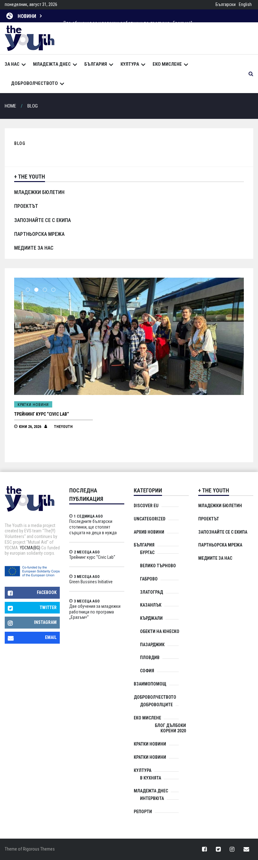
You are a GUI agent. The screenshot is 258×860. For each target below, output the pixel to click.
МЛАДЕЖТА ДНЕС (52, 64)
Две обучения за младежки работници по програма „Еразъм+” (128, 15)
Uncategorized (149, 518)
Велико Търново (158, 565)
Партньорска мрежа (39, 234)
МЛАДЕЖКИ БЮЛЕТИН (39, 192)
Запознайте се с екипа (42, 220)
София (147, 670)
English (245, 4)
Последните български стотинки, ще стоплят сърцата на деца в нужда (93, 527)
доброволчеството (34, 83)
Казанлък (150, 605)
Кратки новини (33, 404)
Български (226, 4)
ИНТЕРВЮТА (152, 798)
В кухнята (150, 777)
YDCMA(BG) (30, 547)
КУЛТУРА (130, 64)
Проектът (26, 206)
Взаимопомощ (150, 683)
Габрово (149, 578)
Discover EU (146, 505)
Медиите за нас (33, 248)
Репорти (143, 811)
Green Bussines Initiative (91, 581)
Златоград (151, 592)
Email (51, 637)
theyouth (63, 426)
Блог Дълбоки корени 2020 (170, 728)
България (95, 64)
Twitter (48, 607)
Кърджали (151, 618)
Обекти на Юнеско (159, 631)
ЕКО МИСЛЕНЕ (167, 64)
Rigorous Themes (39, 849)
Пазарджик (152, 644)
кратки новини (150, 757)
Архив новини (149, 532)
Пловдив (150, 657)
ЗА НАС (12, 64)
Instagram (45, 622)
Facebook (47, 592)
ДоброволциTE (156, 704)
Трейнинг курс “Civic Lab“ (41, 414)
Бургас (147, 552)
